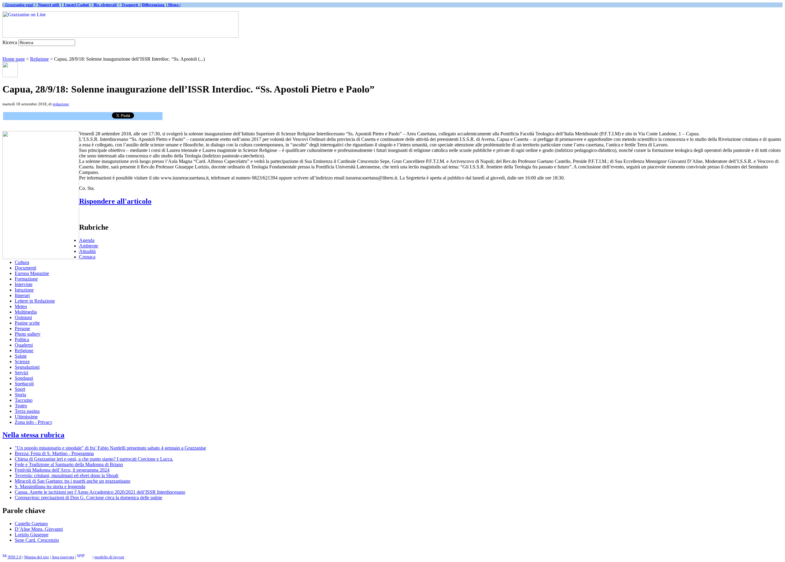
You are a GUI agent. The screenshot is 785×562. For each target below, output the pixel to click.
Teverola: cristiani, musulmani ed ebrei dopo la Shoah (66, 475)
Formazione (26, 278)
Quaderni (24, 345)
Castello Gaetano (31, 523)
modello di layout (109, 557)
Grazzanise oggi (19, 4)
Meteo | (174, 4)
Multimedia (26, 312)
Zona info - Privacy (33, 422)
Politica (22, 339)
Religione (39, 59)
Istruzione (24, 289)
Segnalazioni (27, 367)
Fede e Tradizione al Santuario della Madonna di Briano (69, 464)
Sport (20, 389)
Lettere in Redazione (35, 301)
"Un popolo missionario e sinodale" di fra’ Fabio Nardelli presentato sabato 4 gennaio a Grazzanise (110, 448)
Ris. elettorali (105, 4)
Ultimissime (26, 416)
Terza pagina (27, 411)
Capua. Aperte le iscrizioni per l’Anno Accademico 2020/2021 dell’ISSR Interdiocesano (100, 492)
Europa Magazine (32, 273)
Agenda (86, 240)
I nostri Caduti (76, 4)
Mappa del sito (36, 557)
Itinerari (22, 295)
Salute (21, 356)
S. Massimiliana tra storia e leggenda (50, 486)
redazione (61, 104)
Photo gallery (27, 334)
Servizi (21, 372)
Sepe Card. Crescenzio (37, 540)
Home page (13, 59)
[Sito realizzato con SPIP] (84, 557)
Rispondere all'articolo (115, 201)
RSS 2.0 (14, 557)
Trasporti (130, 4)
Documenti (25, 267)
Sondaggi (24, 378)
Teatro (21, 405)
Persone (22, 328)
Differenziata (153, 4)
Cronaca (87, 256)
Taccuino (24, 400)
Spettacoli (24, 383)
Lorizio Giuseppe (31, 534)
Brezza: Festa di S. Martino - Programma (54, 453)
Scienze (22, 361)
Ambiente (88, 245)
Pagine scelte (27, 323)
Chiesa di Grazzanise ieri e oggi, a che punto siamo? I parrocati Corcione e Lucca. (94, 459)
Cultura (22, 262)
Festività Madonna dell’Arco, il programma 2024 (62, 470)
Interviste (24, 284)
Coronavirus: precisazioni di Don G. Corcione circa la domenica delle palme (88, 497)
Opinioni (23, 317)
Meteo (21, 306)
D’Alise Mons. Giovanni (39, 529)
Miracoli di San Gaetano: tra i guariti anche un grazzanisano (72, 481)
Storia (20, 394)
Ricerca (9, 42)
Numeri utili (48, 4)
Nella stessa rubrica (33, 435)
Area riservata (63, 557)
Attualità (87, 251)
